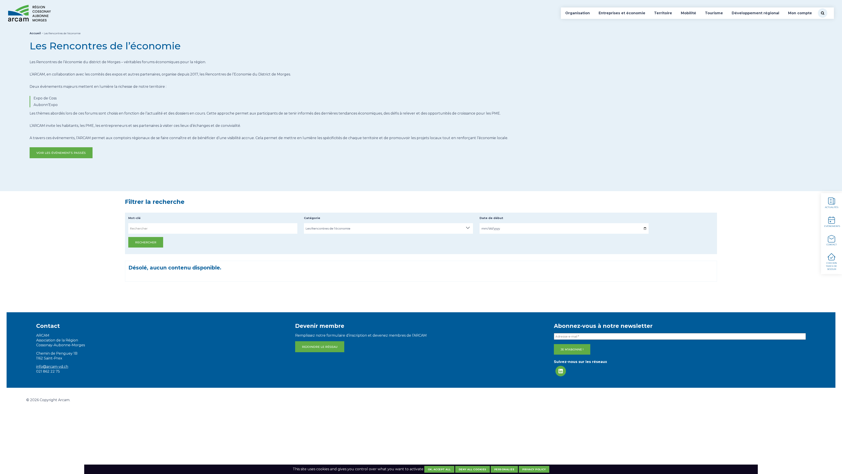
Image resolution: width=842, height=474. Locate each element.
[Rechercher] (822, 13)
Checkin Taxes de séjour (831, 266)
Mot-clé (134, 218)
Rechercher (145, 242)
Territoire (663, 13)
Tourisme (714, 13)
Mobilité (688, 13)
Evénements (832, 226)
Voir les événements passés (61, 152)
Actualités (831, 207)
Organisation (577, 13)
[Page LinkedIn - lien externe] (560, 371)
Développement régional (755, 13)
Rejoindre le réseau (319, 346)
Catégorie (312, 218)
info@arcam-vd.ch (52, 366)
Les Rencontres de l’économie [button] (328, 228)
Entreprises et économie (622, 13)
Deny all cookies (472, 469)
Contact (831, 244)
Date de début (491, 218)
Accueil (35, 33)
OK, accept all (439, 469)
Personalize (504, 469)
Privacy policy (534, 469)
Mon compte (800, 13)
